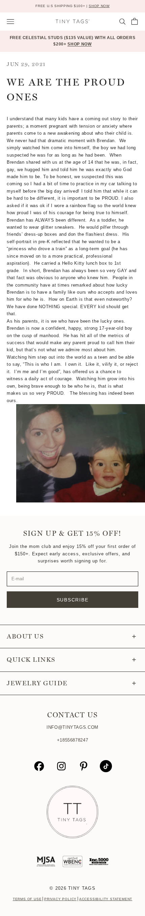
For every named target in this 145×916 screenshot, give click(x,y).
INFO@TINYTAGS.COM (72, 727)
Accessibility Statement (105, 899)
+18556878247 (72, 740)
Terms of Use (27, 899)
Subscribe (73, 599)
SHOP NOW (99, 6)
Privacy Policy (60, 899)
